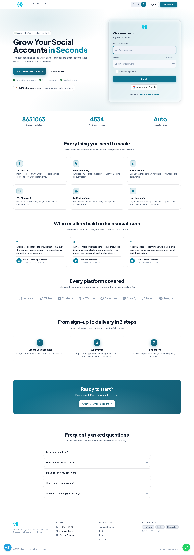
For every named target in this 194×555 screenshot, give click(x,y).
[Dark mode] (133, 4)
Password (117, 57)
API (45, 3)
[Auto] (143, 4)
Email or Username (121, 43)
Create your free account (95, 403)
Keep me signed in (127, 71)
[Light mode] (138, 4)
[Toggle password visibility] (173, 64)
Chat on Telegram (67, 535)
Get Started (168, 4)
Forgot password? (168, 57)
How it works (57, 71)
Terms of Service (106, 527)
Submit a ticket (66, 531)
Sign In (153, 4)
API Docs (103, 539)
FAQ (101, 531)
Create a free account (149, 94)
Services (35, 3)
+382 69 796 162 (66, 527)
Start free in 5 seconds (28, 71)
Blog (101, 535)
